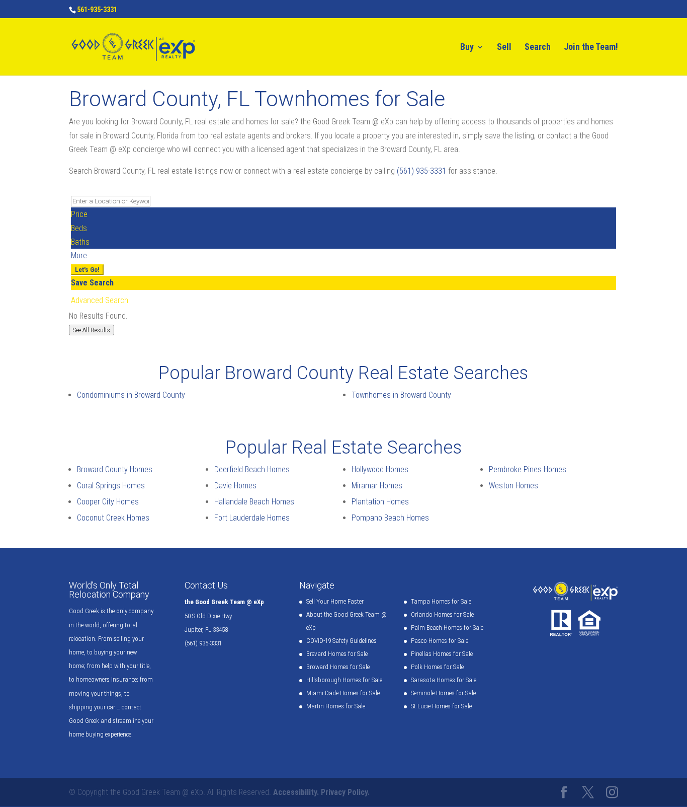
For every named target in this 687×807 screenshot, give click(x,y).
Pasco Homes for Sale (439, 640)
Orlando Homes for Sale (442, 614)
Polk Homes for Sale (437, 667)
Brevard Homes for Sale (337, 653)
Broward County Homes (114, 469)
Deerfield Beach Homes (252, 469)
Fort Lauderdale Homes (252, 518)
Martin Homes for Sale (335, 706)
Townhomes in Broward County (401, 395)
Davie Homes (235, 485)
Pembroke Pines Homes (527, 469)
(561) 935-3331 (421, 171)
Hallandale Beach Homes (254, 501)
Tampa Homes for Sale (441, 601)
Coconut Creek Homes (113, 518)
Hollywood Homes (380, 469)
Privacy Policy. (345, 792)
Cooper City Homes (108, 501)
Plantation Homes (380, 501)
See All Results (91, 330)
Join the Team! (591, 47)
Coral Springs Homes (111, 485)
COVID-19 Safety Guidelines (341, 640)
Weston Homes (513, 485)
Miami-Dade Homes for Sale (343, 693)
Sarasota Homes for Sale (443, 680)
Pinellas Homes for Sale (442, 653)
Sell (504, 47)
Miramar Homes (377, 485)
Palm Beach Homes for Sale (447, 627)
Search (538, 47)
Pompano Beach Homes (390, 518)
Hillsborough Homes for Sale (344, 680)
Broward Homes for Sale (338, 667)
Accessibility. (296, 792)
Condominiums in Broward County (131, 395)
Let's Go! (87, 269)
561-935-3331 (97, 10)
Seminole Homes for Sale (443, 693)
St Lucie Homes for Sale (441, 706)
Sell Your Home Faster (335, 601)
